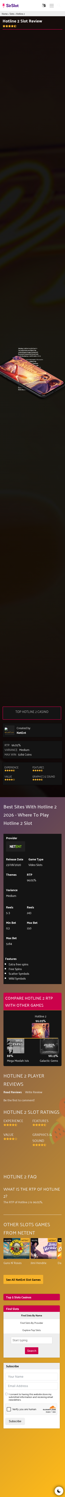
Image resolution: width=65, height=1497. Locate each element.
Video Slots (35, 864)
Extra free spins (18, 964)
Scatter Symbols (19, 973)
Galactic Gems (49, 1060)
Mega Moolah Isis (18, 1060)
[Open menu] (52, 5)
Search (31, 1350)
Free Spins (15, 968)
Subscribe (15, 1421)
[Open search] (59, 5)
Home (5, 13)
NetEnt (21, 732)
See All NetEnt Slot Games (23, 1279)
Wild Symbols (17, 978)
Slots (12, 13)
